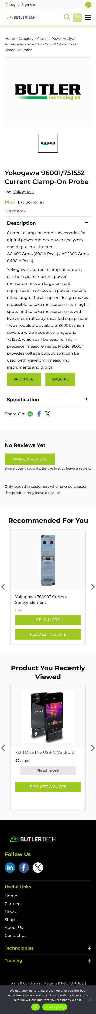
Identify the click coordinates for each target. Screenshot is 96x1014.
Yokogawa (23, 192)
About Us (14, 927)
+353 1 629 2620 (88, 5)
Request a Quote (48, 634)
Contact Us (15, 935)
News (10, 911)
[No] (90, 999)
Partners (13, 903)
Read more (48, 619)
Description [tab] (21, 223)
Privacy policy (55, 1007)
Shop (10, 919)
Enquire (60, 379)
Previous (3, 587)
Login (14, 5)
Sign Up (28, 5)
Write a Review (29, 459)
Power (42, 39)
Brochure (23, 379)
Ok (36, 1007)
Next (93, 587)
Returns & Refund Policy (64, 983)
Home (10, 39)
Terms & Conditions (25, 983)
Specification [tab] (23, 399)
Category (26, 39)
